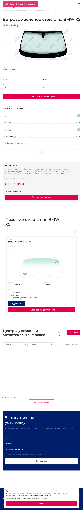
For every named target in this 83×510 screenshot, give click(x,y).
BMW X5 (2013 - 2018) (19, 241)
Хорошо (41, 503)
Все (59, 333)
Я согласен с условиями (24, 454)
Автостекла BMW (20, 10)
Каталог (11, 10)
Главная (5, 10)
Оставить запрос (43, 197)
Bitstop (74, 333)
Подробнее (16, 304)
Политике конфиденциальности (40, 495)
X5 (28, 10)
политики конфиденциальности (32, 454)
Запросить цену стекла (43, 96)
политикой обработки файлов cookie (58, 491)
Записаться (41, 461)
